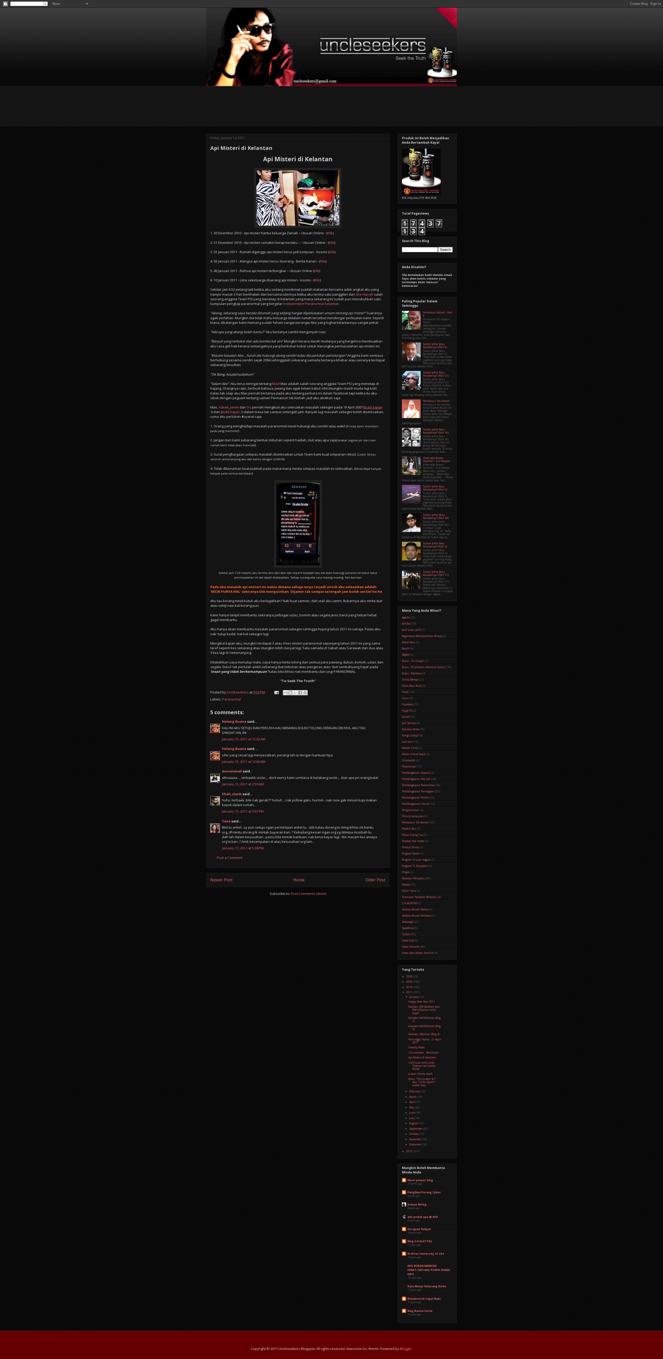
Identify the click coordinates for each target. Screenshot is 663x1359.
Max (275, 383)
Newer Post (221, 880)
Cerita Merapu (410, 679)
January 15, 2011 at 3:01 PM (243, 811)
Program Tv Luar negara (416, 859)
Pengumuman (410, 810)
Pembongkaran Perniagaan (418, 791)
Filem (405, 692)
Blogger (406, 1348)
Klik (330, 233)
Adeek (224, 407)
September (416, 1128)
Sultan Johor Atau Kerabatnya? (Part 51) (436, 374)
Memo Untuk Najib (414, 754)
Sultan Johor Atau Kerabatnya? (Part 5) (435, 488)
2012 (409, 1151)
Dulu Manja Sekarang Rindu (426, 1286)
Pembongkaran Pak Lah (416, 779)
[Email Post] (276, 692)
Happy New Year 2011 (421, 1001)
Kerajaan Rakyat (419, 1229)
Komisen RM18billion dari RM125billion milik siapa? (424, 1010)
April (412, 1102)
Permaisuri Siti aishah (436, 401)
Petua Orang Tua (412, 835)
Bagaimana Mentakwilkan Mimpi (422, 636)
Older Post (375, 880)
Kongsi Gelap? (410, 735)
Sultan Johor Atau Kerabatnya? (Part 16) (436, 431)
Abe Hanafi (364, 294)
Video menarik (410, 946)
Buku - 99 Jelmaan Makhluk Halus (423, 667)
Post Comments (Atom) (308, 893)
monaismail (232, 771)
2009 (409, 981)
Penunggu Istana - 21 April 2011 (424, 1040)
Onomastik (408, 760)
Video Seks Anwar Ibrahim (418, 953)
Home (299, 880)
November (415, 1139)
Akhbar (406, 623)
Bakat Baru (408, 642)
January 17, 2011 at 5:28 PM (243, 848)
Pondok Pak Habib (413, 841)
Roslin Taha (409, 891)
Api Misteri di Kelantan (422, 1057)
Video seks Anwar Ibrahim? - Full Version (436, 459)
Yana (226, 821)
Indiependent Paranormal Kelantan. (311, 303)
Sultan (406, 934)
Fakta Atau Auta (411, 686)
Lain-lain (407, 741)
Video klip (408, 940)
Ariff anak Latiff (411, 630)
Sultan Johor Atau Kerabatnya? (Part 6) (435, 345)
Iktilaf (405, 717)
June (412, 1112)
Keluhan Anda (410, 729)
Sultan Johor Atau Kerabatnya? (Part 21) (436, 573)
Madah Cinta (410, 748)
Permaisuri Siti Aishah (415, 822)
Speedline (408, 928)
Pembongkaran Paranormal (418, 785)
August (414, 1123)
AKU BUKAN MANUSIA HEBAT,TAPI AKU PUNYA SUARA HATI (428, 1270)
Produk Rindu (410, 847)
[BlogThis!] (290, 692)
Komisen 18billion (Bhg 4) (423, 1034)
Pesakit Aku (409, 828)
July (412, 1118)
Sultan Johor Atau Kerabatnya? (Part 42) (436, 516)
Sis (249, 407)
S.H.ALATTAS (409, 903)
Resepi (406, 884)
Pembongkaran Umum (415, 804)
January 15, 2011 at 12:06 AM (243, 761)
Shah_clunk (232, 794)
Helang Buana (234, 721)
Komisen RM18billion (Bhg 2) (424, 1019)
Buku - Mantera (411, 673)
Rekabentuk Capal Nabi (424, 1298)
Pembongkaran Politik (415, 797)
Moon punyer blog (420, 1180)
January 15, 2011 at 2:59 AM (243, 784)
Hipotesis (407, 704)
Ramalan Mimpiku (413, 878)
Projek (405, 872)
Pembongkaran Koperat (416, 773)
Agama (406, 617)
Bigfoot (406, 654)
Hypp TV (407, 710)
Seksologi (407, 922)
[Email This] (285, 692)
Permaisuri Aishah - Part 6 (437, 314)
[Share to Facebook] (300, 692)
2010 (409, 987)
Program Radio (410, 853)
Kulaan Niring (417, 1204)
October (414, 1134)
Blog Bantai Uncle (420, 1311)
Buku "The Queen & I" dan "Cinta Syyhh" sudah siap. (422, 1082)
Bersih (405, 648)
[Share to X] (295, 692)
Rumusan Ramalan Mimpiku (419, 897)
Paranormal (231, 699)
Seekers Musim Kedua (415, 909)
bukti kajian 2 (232, 412)
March (413, 1097)
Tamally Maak (416, 1047)
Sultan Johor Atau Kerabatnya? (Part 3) (435, 545)
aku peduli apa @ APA (422, 1217)
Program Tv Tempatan (415, 866)
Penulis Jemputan (413, 816)
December (415, 1144)
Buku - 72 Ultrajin (413, 661)
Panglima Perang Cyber (424, 1192)
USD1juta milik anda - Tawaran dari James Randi (422, 1066)
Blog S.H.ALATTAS (419, 1241)
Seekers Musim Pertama (416, 915)
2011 (409, 992)
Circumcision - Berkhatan (423, 1052)
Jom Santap (409, 723)
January (414, 997)
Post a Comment (229, 857)
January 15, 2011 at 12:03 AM (243, 739)
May (412, 1107)
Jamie (234, 407)
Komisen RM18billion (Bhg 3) (424, 1027)
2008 (409, 976)
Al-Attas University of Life (425, 1253)
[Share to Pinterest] (305, 692)
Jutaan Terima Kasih (420, 1074)
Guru (405, 698)
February (415, 1091)
